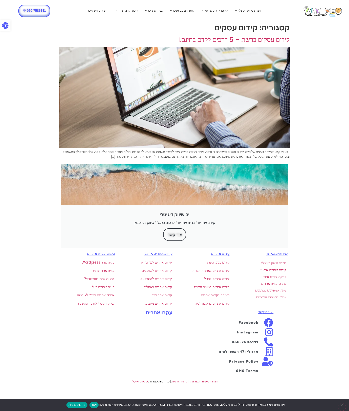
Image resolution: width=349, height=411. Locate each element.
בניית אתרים (155, 10)
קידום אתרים (220, 254)
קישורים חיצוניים (98, 10)
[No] (342, 407)
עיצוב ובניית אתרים (101, 254)
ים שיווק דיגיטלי (140, 381)
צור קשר (174, 234)
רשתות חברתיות (128, 10)
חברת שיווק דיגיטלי (249, 10)
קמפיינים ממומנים (183, 10)
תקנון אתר (194, 381)
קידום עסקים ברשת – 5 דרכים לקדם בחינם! (234, 39)
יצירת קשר (265, 312)
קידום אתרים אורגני (216, 10)
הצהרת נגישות (210, 381)
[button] (5, 25)
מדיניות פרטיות (179, 381)
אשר (94, 404)
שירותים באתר (277, 254)
